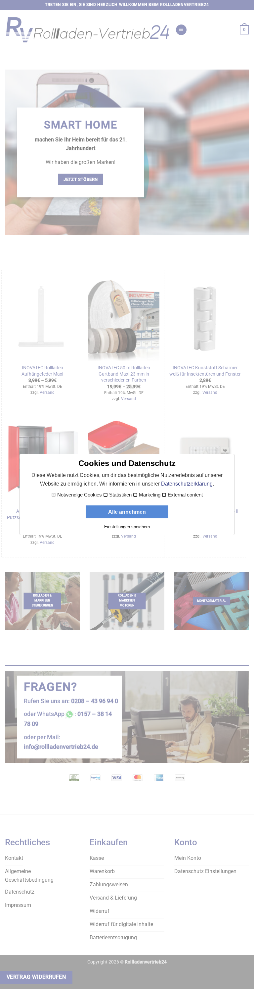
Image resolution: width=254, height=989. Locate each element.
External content (185, 495)
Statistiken (120, 495)
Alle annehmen (127, 512)
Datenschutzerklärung (187, 484)
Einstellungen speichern (127, 526)
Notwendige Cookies (79, 495)
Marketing (149, 495)
